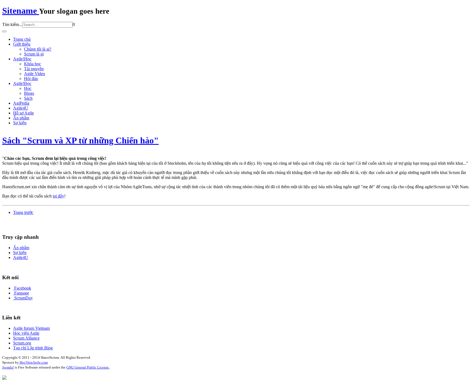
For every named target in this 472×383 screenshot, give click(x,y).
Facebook (22, 288)
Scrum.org (22, 343)
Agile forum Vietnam (31, 328)
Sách (28, 98)
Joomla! (8, 367)
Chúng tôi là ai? (37, 49)
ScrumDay (23, 298)
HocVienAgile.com (33, 362)
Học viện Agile (26, 333)
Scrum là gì (34, 54)
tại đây (58, 196)
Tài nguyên (34, 68)
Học (27, 88)
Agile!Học (22, 59)
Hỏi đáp (31, 78)
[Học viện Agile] (4, 378)
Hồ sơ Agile (23, 113)
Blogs (29, 93)
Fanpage (21, 293)
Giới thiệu (21, 44)
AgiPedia (21, 103)
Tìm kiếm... (12, 24)
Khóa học (32, 63)
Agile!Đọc (22, 83)
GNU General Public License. (88, 367)
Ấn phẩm (21, 118)
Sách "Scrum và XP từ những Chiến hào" (80, 140)
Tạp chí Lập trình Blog (33, 348)
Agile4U (20, 108)
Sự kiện (19, 122)
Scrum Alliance (26, 338)
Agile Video (34, 73)
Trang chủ (22, 39)
